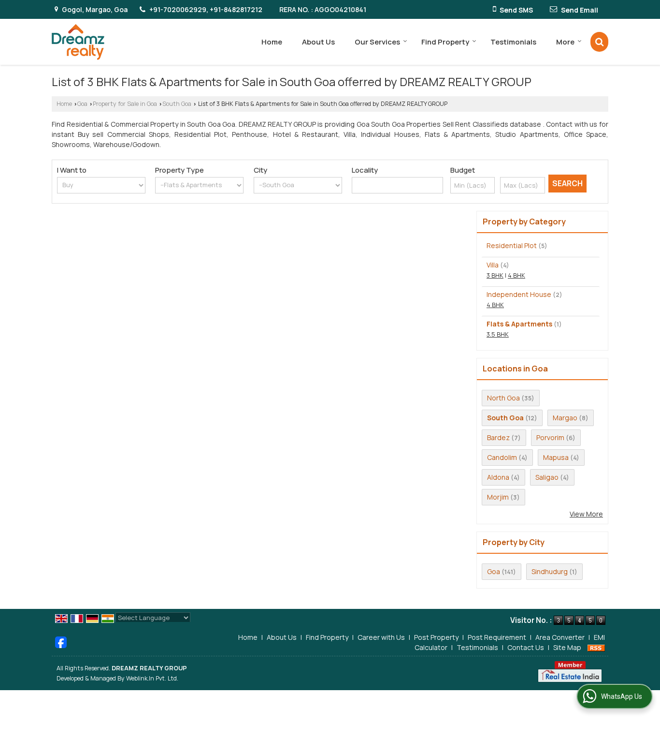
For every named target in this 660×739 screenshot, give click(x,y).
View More (586, 513)
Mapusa (556, 457)
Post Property (436, 637)
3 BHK (495, 275)
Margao (565, 417)
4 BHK (516, 275)
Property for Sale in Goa (125, 104)
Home (271, 42)
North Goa (503, 397)
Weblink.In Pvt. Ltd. (152, 678)
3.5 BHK (498, 334)
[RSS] (596, 647)
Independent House (519, 294)
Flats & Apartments (519, 323)
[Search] (599, 42)
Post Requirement (497, 637)
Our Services (377, 42)
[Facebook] (61, 641)
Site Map (567, 647)
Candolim (502, 457)
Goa (82, 104)
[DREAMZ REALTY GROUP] (78, 42)
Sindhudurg (549, 571)
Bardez (498, 437)
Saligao (547, 477)
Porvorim (550, 437)
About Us (318, 42)
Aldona (498, 477)
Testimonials (513, 42)
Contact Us (525, 647)
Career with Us (381, 637)
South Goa (176, 104)
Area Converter (560, 637)
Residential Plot (512, 245)
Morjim (498, 497)
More (565, 42)
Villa (493, 264)
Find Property (445, 42)
